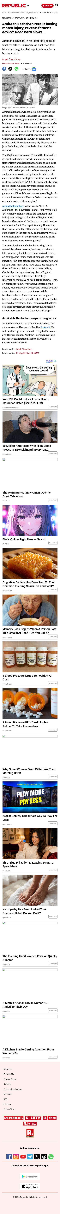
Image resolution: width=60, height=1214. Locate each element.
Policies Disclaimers (13, 1089)
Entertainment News (10, 63)
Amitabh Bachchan (12, 206)
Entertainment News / (16, 12)
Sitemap (7, 1084)
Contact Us (9, 1074)
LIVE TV (48, 5)
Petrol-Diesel (9, 1109)
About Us (8, 1069)
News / (5, 12)
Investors (8, 1094)
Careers (7, 1104)
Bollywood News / (32, 12)
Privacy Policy (10, 1079)
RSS (5, 1099)
